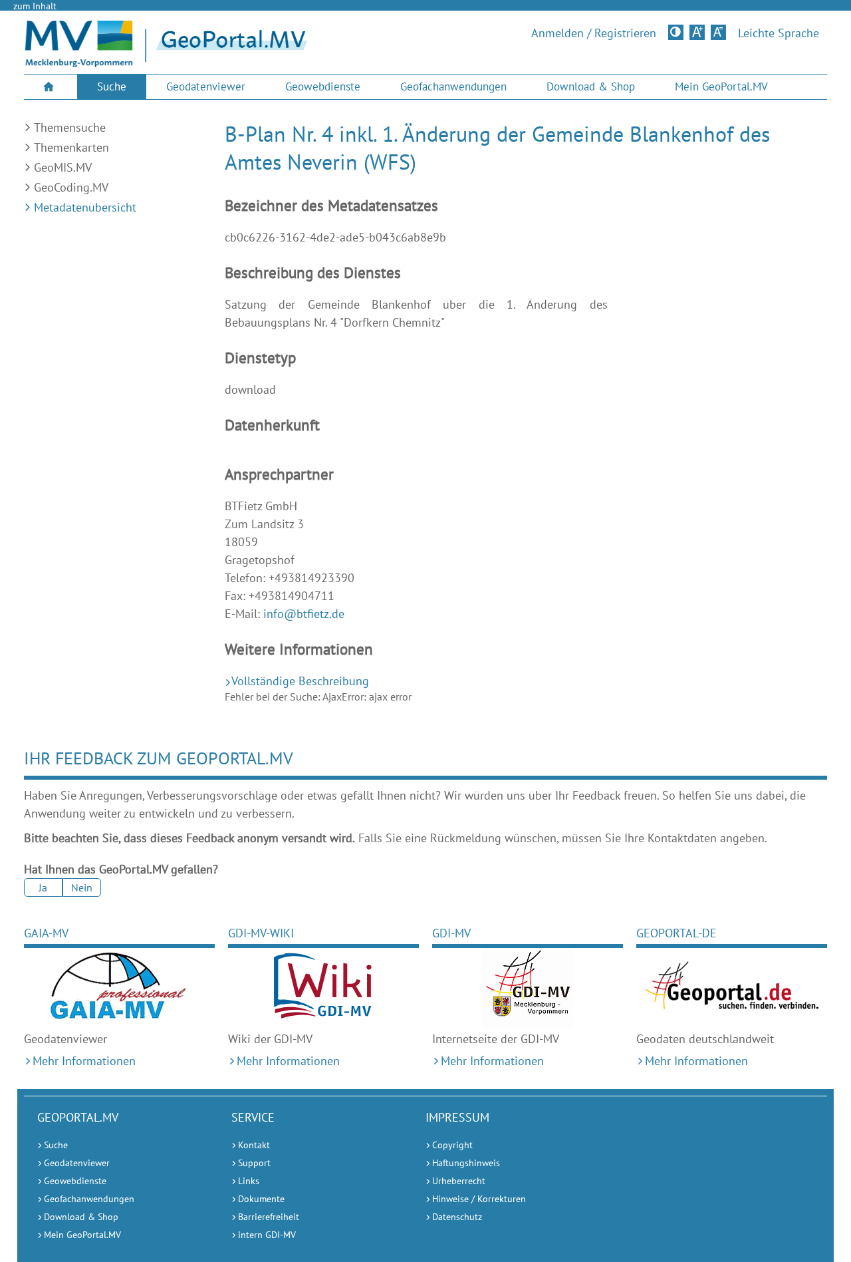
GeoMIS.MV (63, 167)
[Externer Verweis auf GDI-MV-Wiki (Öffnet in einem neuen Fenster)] (323, 988)
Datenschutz (457, 1217)
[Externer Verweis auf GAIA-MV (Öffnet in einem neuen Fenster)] (119, 988)
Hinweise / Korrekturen (479, 1199)
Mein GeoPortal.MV (721, 86)
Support (254, 1163)
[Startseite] (79, 63)
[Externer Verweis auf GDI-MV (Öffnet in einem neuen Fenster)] (527, 988)
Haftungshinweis (466, 1163)
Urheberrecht (458, 1181)
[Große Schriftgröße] (697, 32)
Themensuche (70, 127)
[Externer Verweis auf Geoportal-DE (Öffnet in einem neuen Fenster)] (731, 988)
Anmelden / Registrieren (593, 33)
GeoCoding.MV (71, 187)
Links (248, 1181)
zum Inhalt (35, 6)
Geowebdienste (322, 86)
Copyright (452, 1145)
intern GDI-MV (267, 1235)
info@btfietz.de (303, 613)
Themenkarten (71, 147)
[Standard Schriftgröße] (718, 32)
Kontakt (254, 1145)
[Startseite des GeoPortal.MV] (313, 46)
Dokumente (261, 1199)
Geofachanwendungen (453, 86)
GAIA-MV (46, 933)
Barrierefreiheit (268, 1217)
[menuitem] (50, 87)
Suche (111, 86)
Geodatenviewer (205, 86)
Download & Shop (591, 86)
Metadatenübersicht (85, 207)
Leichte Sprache (778, 33)
